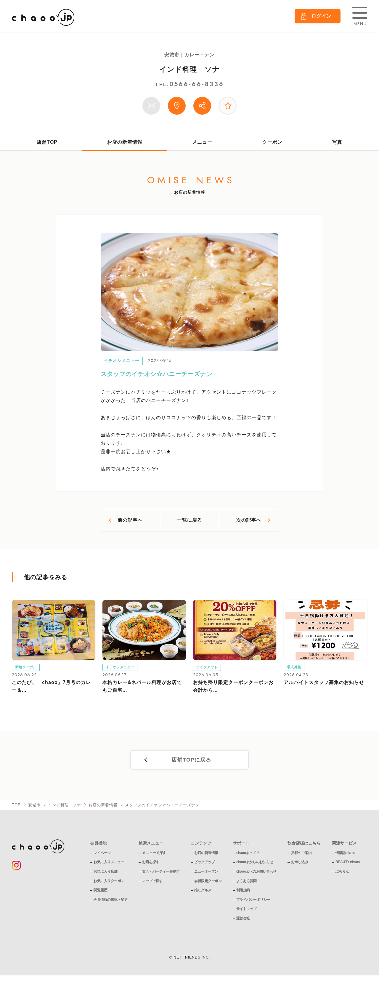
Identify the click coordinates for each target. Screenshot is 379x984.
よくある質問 (246, 881)
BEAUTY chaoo (347, 862)
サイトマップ (246, 909)
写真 (337, 142)
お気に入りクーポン (109, 881)
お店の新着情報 (124, 142)
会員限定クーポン (207, 881)
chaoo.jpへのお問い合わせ (256, 871)
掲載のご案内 (301, 853)
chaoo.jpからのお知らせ (254, 862)
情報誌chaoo (345, 853)
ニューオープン (206, 871)
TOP (16, 805)
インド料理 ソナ (189, 69)
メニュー (202, 142)
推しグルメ (202, 890)
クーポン (272, 142)
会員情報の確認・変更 (111, 900)
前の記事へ (130, 520)
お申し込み (299, 862)
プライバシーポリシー (253, 900)
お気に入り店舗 (106, 871)
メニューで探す (154, 853)
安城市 (34, 805)
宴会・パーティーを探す (161, 871)
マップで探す (152, 881)
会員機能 (98, 843)
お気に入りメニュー (109, 862)
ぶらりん (342, 871)
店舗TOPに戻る (191, 760)
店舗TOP (47, 142)
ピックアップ (204, 862)
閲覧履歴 (100, 890)
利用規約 (243, 890)
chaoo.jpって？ (248, 853)
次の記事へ (248, 520)
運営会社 (243, 918)
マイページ (102, 853)
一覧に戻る (189, 520)
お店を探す (150, 862)
